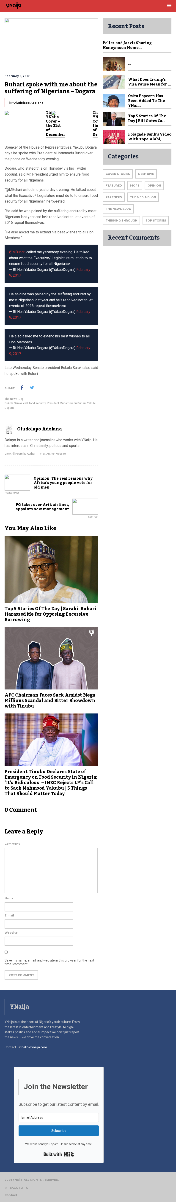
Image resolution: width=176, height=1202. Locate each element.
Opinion (154, 185)
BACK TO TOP (20, 1187)
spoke (14, 373)
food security (37, 403)
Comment (12, 843)
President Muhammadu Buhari (66, 403)
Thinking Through (121, 220)
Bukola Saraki (13, 403)
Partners (114, 197)
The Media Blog (143, 197)
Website (11, 932)
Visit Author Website (53, 453)
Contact (11, 1195)
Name (9, 898)
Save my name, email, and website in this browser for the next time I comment (49, 962)
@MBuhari (17, 252)
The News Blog (14, 399)
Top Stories (156, 220)
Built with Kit (59, 1154)
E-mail (9, 915)
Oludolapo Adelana (28, 102)
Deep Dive (146, 174)
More (134, 185)
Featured (114, 185)
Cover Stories (118, 174)
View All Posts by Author (20, 453)
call (25, 403)
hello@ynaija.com (34, 1047)
